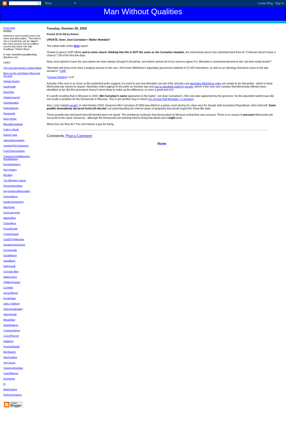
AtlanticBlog (9, 218)
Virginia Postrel (11, 81)
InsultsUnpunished (13, 202)
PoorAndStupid (11, 346)
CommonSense (11, 330)
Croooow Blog (11, 271)
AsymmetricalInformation (16, 191)
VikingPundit (10, 314)
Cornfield (8, 287)
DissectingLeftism (13, 185)
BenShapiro (9, 352)
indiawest (8, 341)
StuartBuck (9, 260)
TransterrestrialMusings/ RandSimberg (16, 157)
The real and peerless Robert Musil (22, 68)
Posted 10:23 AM (56, 34)
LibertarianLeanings (14, 140)
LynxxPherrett (11, 335)
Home (162, 143)
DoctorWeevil (10, 293)
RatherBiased (10, 108)
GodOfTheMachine (13, 239)
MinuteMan (9, 319)
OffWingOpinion (11, 282)
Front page (9, 28)
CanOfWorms (10, 373)
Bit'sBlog (8, 175)
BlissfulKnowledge (13, 124)
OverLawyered (11, 212)
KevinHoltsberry (12, 164)
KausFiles (8, 92)
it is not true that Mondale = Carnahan (171, 99)
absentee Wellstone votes (205, 83)
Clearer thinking (57, 77)
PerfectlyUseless (12, 394)
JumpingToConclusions (16, 145)
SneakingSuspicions (14, 244)
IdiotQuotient (10, 389)
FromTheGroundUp (14, 151)
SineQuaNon (10, 357)
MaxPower (9, 207)
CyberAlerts (9, 223)
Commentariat (11, 234)
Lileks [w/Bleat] (11, 303)
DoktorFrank (10, 135)
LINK (63, 71)
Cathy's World (11, 129)
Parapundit (9, 113)
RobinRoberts (10, 325)
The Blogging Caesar (14, 180)
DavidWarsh (10, 255)
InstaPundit (9, 86)
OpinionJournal (11, 97)
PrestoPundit (10, 228)
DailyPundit (9, 266)
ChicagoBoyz (10, 196)
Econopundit (10, 250)
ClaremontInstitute (13, 368)
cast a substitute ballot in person (173, 86)
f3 (4, 384)
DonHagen (9, 378)
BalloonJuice (10, 277)
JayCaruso (9, 362)
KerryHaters (10, 169)
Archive (7, 30)
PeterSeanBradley (13, 309)
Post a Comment (79, 136)
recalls (74, 105)
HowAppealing (11, 102)
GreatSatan (9, 298)
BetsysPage (10, 118)
